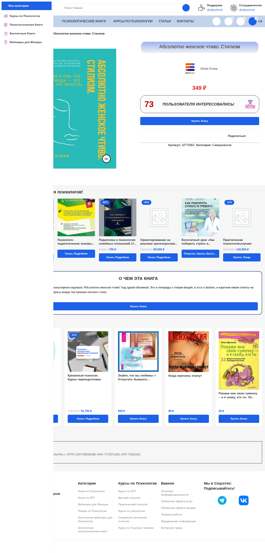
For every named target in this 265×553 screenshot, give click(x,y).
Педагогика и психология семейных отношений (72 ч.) (117, 242)
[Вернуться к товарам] (255, 33)
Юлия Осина (209, 68)
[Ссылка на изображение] (222, 500)
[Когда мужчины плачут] (188, 351)
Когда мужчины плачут (185, 375)
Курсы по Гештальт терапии (136, 527)
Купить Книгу (199, 120)
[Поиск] (186, 7)
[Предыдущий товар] (250, 33)
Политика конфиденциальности (175, 493)
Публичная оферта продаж (178, 507)
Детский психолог (129, 497)
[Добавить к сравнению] (141, 136)
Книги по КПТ (86, 497)
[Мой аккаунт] (216, 21)
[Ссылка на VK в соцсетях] (253, 136)
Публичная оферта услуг (177, 501)
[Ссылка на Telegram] (258, 136)
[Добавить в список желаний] (148, 136)
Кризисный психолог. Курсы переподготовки (84, 377)
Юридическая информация (178, 521)
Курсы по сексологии (131, 510)
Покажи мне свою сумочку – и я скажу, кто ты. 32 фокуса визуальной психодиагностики (238, 395)
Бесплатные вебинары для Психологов (95, 519)
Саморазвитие (221, 145)
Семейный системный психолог (132, 519)
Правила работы (171, 514)
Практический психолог (133, 504)
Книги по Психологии (91, 491)
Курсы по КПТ (127, 491)
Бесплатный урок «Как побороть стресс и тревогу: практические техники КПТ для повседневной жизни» (198, 242)
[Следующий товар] (259, 33)
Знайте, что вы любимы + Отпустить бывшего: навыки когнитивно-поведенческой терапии (137, 377)
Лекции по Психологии (92, 510)
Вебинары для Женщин (93, 504)
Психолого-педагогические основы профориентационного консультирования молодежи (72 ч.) (74, 242)
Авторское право (171, 527)
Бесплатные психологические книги (92, 529)
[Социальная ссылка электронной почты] (248, 136)
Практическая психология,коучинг (237, 242)
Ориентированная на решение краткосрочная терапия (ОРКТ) (157, 242)
